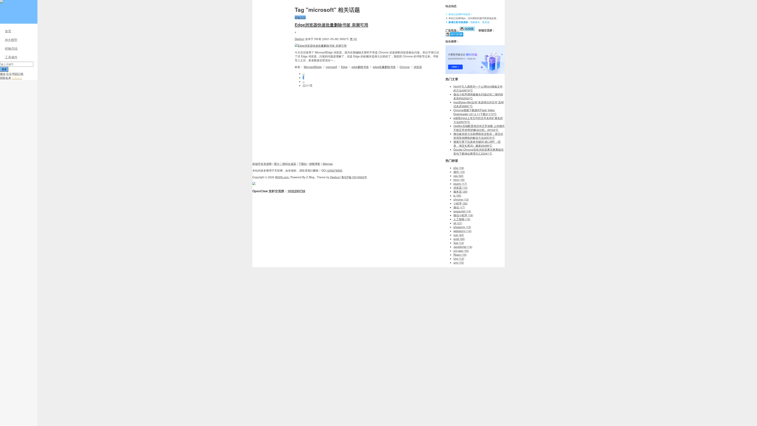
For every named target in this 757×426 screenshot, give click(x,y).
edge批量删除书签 (384, 67)
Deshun (299, 39)
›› (304, 81)
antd (459, 239)
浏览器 (418, 67)
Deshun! (335, 177)
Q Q (8, 74)
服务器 (460, 191)
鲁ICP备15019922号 (354, 177)
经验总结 (11, 48)
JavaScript (462, 247)
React (460, 255)
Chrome (405, 67)
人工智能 (461, 219)
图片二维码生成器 (285, 164)
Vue (458, 243)
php (458, 168)
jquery (460, 184)
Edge (344, 67)
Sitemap (328, 164)
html (459, 180)
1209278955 (334, 170)
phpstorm (462, 227)
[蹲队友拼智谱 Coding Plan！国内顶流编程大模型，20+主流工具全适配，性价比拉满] (475, 73)
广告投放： (452, 30)
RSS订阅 (17, 74)
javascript (462, 211)
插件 (459, 172)
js (457, 195)
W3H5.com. (282, 177)
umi (458, 262)
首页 (8, 31)
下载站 (302, 164)
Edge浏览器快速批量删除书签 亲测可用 (331, 25)
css (458, 176)
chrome (461, 199)
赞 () (353, 39)
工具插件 (11, 57)
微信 (3, 74)
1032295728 (296, 191)
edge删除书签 (360, 67)
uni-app (461, 251)
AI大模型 (11, 39)
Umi (458, 259)
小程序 (460, 203)
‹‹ (304, 74)
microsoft (331, 67)
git (457, 223)
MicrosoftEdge (313, 67)
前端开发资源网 (262, 164)
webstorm (462, 231)
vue (458, 235)
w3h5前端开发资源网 (18, 4)
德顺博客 (314, 164)
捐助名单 (5, 78)
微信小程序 (463, 215)
